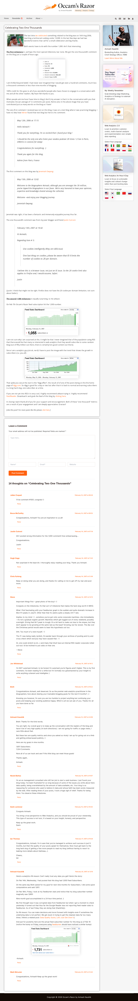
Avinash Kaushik (17, 717)
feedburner (57, 924)
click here (46, 410)
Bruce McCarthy (17, 513)
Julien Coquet (16, 495)
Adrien (24, 112)
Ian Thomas (15, 839)
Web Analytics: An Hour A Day (116, 176)
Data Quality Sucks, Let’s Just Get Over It (57, 917)
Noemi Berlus (15, 776)
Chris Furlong (15, 576)
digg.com (17, 385)
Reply (19, 504)
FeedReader (11, 396)
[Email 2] (124, 19)
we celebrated (41, 35)
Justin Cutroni (69, 220)
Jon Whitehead (16, 664)
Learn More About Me (113, 58)
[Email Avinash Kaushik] (120, 19)
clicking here (60, 396)
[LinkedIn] (129, 19)
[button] (41, 18)
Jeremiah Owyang (46, 171)
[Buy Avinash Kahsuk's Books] (133, 19)
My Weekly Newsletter (114, 91)
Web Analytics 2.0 (112, 126)
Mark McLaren (16, 972)
